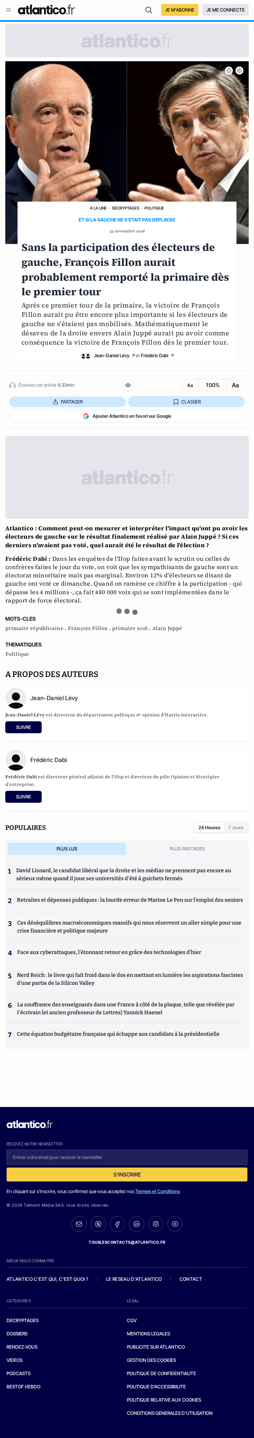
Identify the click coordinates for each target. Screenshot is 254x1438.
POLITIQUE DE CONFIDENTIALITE (161, 1373)
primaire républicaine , (36, 628)
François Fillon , (90, 628)
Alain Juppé (167, 628)
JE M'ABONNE (179, 10)
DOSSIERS (17, 1333)
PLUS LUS (67, 848)
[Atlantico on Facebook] (117, 1224)
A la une (98, 208)
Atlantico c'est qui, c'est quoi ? (48, 1279)
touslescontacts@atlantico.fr (127, 1242)
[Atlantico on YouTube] (175, 1223)
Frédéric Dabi (154, 355)
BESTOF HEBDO (23, 1386)
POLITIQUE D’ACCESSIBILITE (156, 1386)
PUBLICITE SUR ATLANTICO (156, 1347)
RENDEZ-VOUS (22, 1347)
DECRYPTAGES (22, 1320)
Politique (154, 208)
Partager (72, 402)
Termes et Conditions (157, 1191)
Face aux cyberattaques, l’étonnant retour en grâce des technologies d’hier (109, 952)
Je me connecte (225, 10)
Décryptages (125, 208)
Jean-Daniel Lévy (111, 355)
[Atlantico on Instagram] (155, 1223)
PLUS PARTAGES (187, 848)
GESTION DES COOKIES (151, 1360)
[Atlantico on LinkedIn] (136, 1224)
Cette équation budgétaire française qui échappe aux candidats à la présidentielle (118, 1034)
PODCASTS (18, 1373)
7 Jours (235, 827)
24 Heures (209, 827)
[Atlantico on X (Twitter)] (98, 1224)
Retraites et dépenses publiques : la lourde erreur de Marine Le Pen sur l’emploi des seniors (130, 900)
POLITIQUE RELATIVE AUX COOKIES (164, 1400)
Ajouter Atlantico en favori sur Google (132, 416)
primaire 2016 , (132, 628)
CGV (132, 1320)
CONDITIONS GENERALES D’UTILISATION (170, 1413)
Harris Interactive (186, 715)
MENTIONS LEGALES (148, 1333)
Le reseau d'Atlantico (134, 1279)
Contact (191, 1279)
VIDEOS (14, 1360)
